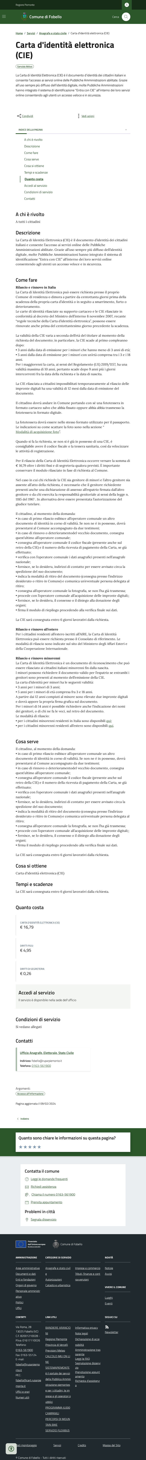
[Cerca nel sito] (124, 16)
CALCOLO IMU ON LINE (57, 1359)
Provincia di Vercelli (56, 1345)
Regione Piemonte (25, 5)
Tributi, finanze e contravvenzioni (87, 1277)
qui (108, 721)
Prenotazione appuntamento (87, 1374)
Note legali (81, 1333)
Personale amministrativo (28, 1294)
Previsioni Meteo (55, 1350)
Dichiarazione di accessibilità (87, 1342)
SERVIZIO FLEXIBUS (57, 1430)
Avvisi (108, 1274)
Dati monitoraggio (26, 1445)
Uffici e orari (23, 1392)
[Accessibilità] (11, 1449)
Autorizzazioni (53, 1279)
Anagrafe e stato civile (53, 33)
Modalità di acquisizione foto (37, 432)
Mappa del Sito (111, 1445)
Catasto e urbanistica (57, 1285)
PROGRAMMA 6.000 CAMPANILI (57, 1410)
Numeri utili (22, 1397)
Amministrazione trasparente (87, 1352)
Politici (19, 1302)
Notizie (109, 1268)
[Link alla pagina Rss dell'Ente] (107, 1327)
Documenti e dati (26, 1274)
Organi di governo (26, 1285)
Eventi (109, 1303)
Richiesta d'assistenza (87, 1383)
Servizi (31, 33)
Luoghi (109, 1298)
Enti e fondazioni (25, 1279)
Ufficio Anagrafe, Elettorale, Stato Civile (47, 1052)
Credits (82, 1445)
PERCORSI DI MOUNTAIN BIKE (57, 1422)
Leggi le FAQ (82, 1359)
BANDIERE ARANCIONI (58, 1330)
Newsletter (111, 1332)
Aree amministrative (28, 1268)
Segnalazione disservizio (87, 1365)
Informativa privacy (86, 1327)
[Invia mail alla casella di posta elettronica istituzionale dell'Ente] (28, 1367)
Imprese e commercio (87, 1268)
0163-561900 (41, 1065)
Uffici (19, 1308)
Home (19, 33)
